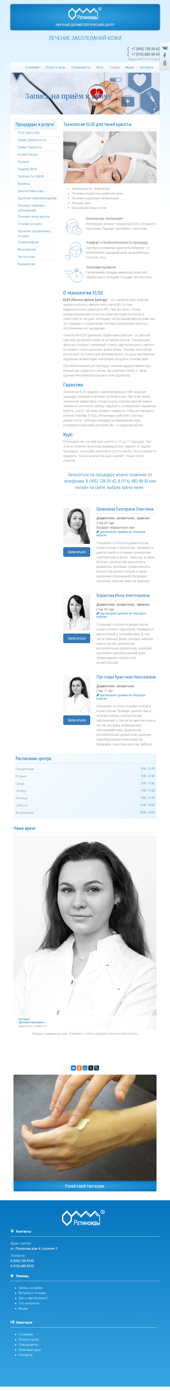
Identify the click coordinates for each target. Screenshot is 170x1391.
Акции (130, 67)
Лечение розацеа (30, 224)
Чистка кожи (26, 257)
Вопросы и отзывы (32, 1293)
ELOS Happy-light (29, 133)
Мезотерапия (27, 249)
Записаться (77, 552)
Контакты (146, 67)
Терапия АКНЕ (27, 169)
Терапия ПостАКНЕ (31, 176)
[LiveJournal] (96, 1067)
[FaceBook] (165, 55)
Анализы (24, 184)
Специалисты (81, 67)
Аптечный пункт (30, 1350)
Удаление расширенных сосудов (34, 233)
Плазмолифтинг (28, 242)
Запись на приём (30, 1288)
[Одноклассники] (79, 1067)
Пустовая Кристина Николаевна (126, 677)
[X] (90, 1067)
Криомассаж (26, 264)
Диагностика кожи (31, 191)
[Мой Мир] (85, 1067)
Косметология (28, 155)
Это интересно (29, 1303)
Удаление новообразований (37, 198)
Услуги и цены (55, 67)
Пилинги (23, 162)
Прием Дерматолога (32, 140)
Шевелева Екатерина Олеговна (124, 509)
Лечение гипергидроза (33, 217)
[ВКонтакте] (73, 1067)
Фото (99, 67)
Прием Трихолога (30, 147)
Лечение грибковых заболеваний (31, 208)
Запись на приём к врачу (68, 96)
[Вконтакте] (165, 47)
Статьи (114, 67)
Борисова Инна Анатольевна (122, 595)
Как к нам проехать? (33, 1298)
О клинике (32, 67)
